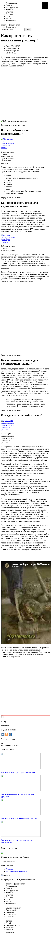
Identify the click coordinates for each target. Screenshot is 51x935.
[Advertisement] (25, 93)
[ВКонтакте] (2, 734)
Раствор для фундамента (16, 871)
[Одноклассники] (6, 734)
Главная (9, 869)
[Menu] (45, 5)
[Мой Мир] (10, 734)
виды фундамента (8, 27)
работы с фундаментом (10, 25)
